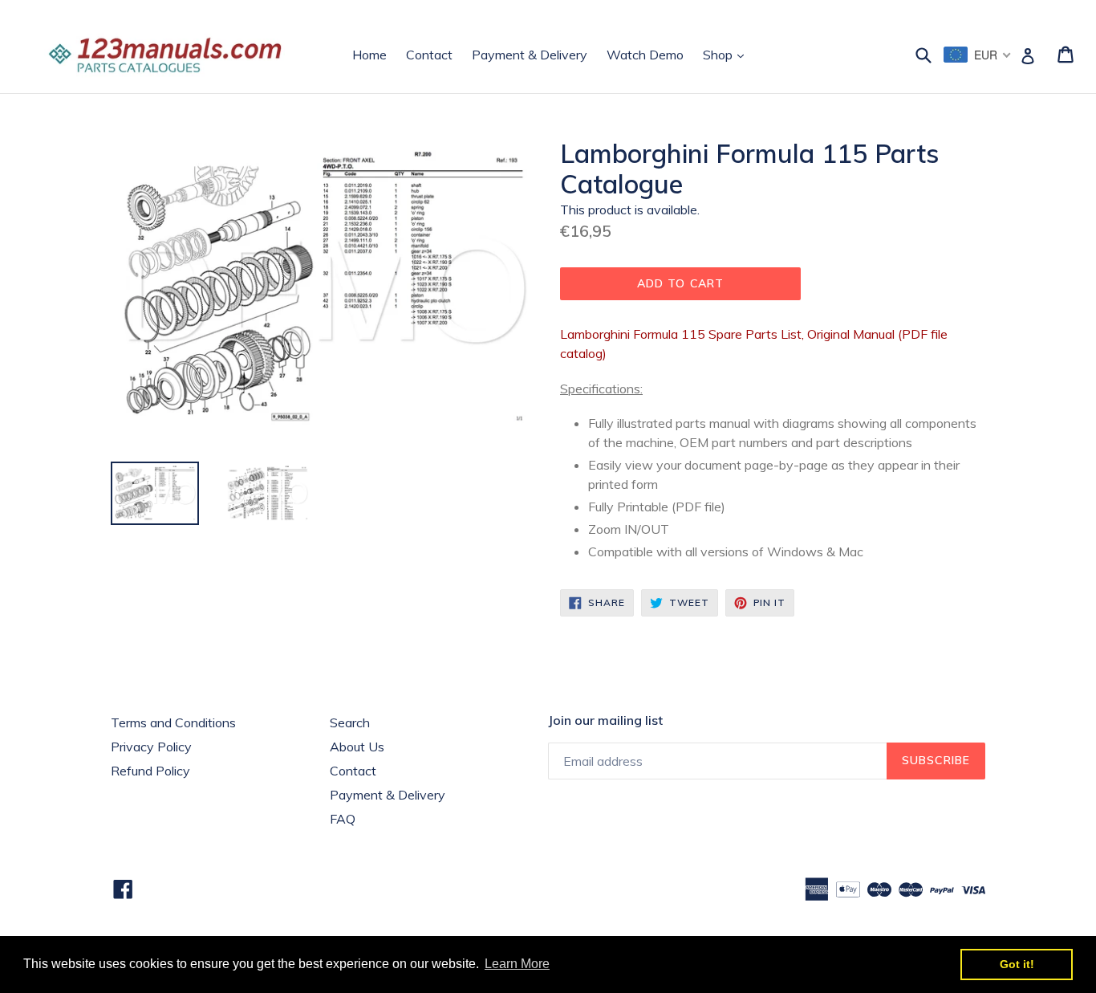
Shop (727, 54)
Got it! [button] (1017, 964)
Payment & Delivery (529, 55)
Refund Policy (150, 771)
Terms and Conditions (173, 722)
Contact (429, 55)
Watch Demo (645, 55)
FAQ (342, 819)
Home (369, 55)
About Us (357, 747)
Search (350, 722)
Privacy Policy (151, 747)
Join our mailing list (605, 720)
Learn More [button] (517, 964)
